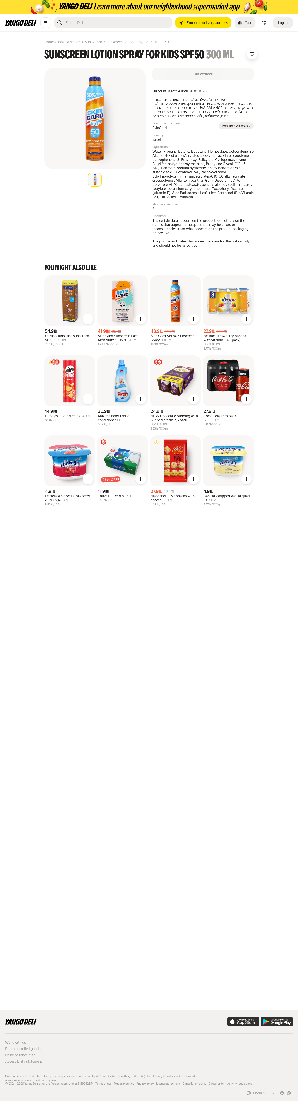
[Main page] (21, 24)
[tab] (95, 180)
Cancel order (217, 1083)
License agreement (168, 1083)
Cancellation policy (194, 1083)
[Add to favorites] (252, 54)
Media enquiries (124, 1083)
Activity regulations (239, 1083)
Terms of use (103, 1083)
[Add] (88, 319)
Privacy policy (145, 1083)
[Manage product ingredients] (264, 22)
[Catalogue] (45, 22)
